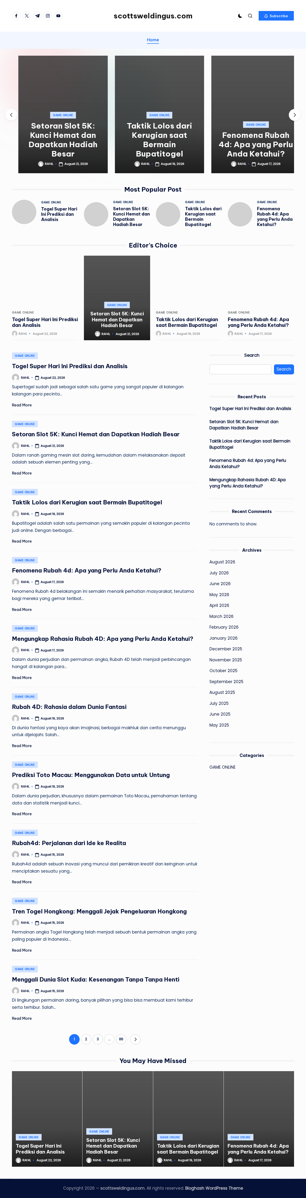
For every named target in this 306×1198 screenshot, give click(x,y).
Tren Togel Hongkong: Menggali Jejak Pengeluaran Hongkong (99, 911)
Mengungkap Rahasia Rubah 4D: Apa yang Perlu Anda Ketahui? (102, 638)
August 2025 (222, 692)
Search (251, 355)
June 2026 (220, 584)
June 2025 (219, 714)
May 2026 (219, 595)
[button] (276, 16)
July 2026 (219, 573)
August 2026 (222, 562)
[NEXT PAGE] (135, 1039)
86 (121, 1039)
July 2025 (219, 703)
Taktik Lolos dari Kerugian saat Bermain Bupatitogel (153, 139)
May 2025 (219, 725)
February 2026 (224, 627)
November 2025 (225, 660)
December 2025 (225, 649)
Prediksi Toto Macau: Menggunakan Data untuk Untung (91, 774)
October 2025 (223, 671)
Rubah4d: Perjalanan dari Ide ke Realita (69, 843)
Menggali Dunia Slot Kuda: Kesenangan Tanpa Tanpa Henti (95, 979)
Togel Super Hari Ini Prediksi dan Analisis (59, 214)
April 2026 (219, 605)
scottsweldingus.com (153, 15)
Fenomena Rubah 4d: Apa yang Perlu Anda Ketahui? (249, 144)
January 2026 (223, 638)
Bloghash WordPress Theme (214, 1188)
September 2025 (226, 682)
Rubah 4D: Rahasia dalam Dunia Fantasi (69, 706)
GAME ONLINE (57, 115)
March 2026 (221, 616)
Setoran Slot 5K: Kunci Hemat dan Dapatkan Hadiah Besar (56, 139)
